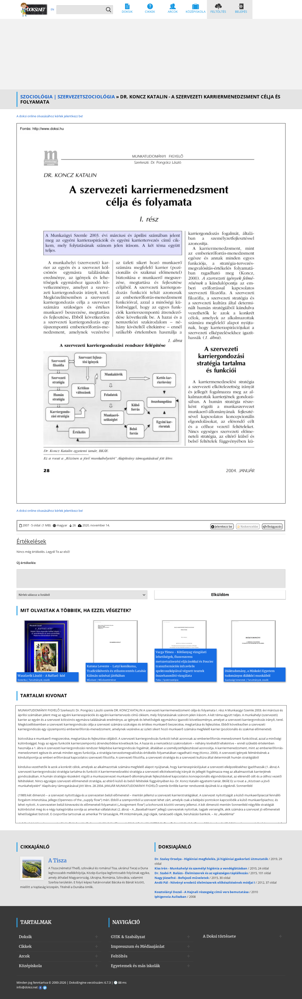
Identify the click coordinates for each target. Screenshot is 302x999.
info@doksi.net (27, 987)
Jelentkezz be (223, 526)
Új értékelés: (26, 563)
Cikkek (150, 11)
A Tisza (57, 860)
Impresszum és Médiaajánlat (138, 946)
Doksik (127, 11)
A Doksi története (219, 936)
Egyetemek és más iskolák (135, 965)
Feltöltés (218, 11)
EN (52, 9)
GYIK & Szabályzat (128, 936)
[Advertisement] (151, 54)
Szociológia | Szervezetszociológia (67, 96)
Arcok (173, 11)
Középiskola (196, 11)
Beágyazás (274, 526)
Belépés (241, 11)
